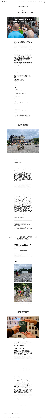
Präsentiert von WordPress (17, 417)
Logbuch (23, 122)
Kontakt (40, 1)
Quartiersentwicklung (20, 116)
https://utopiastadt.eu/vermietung (24, 392)
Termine (26, 1)
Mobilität (25, 303)
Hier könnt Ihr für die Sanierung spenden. (19, 217)
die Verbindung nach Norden (23, 250)
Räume (22, 116)
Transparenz (16, 413)
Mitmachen (23, 115)
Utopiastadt (20, 1)
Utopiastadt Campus (29, 116)
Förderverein (34, 1)
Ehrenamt (24, 114)
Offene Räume (29, 115)
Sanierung (27, 228)
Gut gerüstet (23, 125)
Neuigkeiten (23, 10)
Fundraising (16, 115)
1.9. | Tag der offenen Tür (23, 13)
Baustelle (16, 114)
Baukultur (16, 227)
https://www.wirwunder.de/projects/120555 (21, 110)
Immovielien (21, 115)
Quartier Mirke (30, 303)
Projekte (23, 1)
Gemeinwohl (18, 115)
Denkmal (22, 227)
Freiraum (20, 303)
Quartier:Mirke (16, 116)
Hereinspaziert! (23, 312)
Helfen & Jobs (29, 1)
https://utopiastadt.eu (17, 81)
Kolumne (29, 227)
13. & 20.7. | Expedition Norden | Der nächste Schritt (23, 238)
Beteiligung (20, 114)
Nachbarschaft (26, 115)
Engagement (26, 114)
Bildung (22, 114)
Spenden (38, 1)
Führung (29, 114)
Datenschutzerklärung (11, 413)
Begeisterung (18, 114)
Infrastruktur (26, 227)
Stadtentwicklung (25, 116)
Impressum (5, 413)
